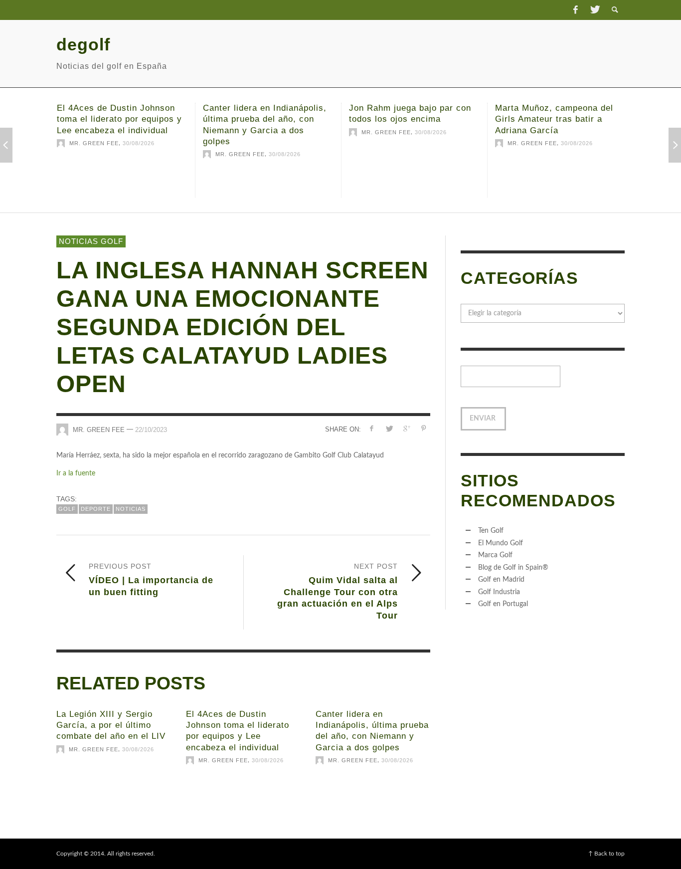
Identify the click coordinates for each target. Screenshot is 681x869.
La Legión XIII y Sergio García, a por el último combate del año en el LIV (111, 725)
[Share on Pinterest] (423, 429)
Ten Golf (491, 530)
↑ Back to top (606, 854)
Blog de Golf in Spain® (513, 567)
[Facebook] (575, 10)
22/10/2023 (151, 430)
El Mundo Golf (500, 543)
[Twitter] (594, 10)
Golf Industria (499, 592)
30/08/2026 (139, 143)
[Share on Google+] (406, 429)
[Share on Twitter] (389, 429)
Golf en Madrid (501, 579)
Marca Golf (495, 555)
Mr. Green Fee (94, 143)
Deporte (96, 509)
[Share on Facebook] (371, 429)
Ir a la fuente (75, 473)
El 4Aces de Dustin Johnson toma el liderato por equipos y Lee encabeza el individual (119, 119)
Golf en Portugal (503, 604)
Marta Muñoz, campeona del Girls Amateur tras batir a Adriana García (554, 119)
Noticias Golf (91, 241)
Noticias (131, 509)
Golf (67, 509)
